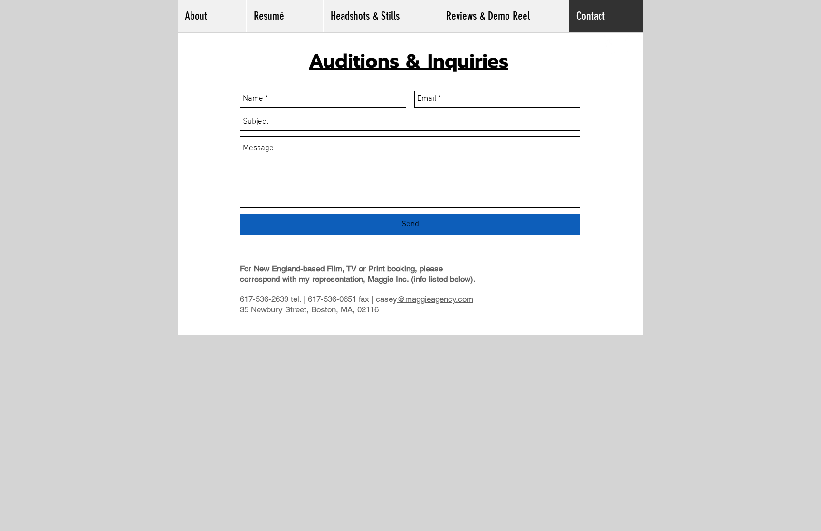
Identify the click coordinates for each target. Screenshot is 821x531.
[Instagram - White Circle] (633, 44)
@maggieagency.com (435, 299)
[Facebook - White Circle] (608, 44)
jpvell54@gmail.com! (410, 328)
